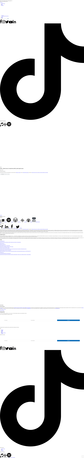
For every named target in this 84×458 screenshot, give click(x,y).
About (2, 331)
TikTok (5, 309)
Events (2, 17)
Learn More (1, 2)
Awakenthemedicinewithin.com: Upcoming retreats (5, 253)
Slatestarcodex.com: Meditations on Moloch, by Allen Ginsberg (6, 246)
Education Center (3, 3)
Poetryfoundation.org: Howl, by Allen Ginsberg (5, 245)
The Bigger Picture (29, 308)
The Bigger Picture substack (26, 172)
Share (0, 222)
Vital (1, 4)
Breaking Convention (18, 172)
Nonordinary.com (2, 252)
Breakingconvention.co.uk (2, 244)
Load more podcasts (2, 310)
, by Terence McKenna (15, 254)
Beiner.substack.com (2, 243)
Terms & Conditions (13, 457)
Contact (2, 333)
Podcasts (2, 15)
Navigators (2, 5)
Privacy (9, 457)
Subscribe (1, 215)
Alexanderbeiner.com (57, 308)
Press (1, 332)
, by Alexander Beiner (10, 242)
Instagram (3, 309)
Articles (2, 16)
